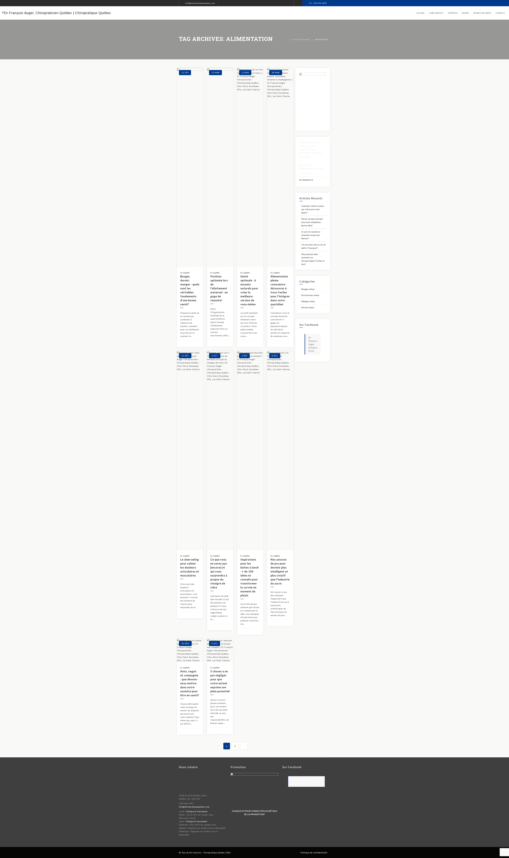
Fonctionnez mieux (310, 295)
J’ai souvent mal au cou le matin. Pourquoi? (313, 246)
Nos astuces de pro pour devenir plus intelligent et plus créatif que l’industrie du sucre (280, 571)
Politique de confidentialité (313, 852)
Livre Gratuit (436, 13)
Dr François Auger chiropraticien (312, 344)
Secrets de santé (482, 13)
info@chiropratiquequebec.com (200, 3)
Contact (500, 13)
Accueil (421, 13)
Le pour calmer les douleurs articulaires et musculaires (189, 567)
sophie (186, 272)
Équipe (465, 13)
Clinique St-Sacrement (197, 811)
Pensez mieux (308, 307)
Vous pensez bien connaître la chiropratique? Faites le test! (313, 259)
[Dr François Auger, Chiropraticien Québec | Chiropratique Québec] (56, 13)
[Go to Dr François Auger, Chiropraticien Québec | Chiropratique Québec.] (286, 39)
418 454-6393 (320, 3)
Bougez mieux (308, 289)
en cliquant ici (306, 180)
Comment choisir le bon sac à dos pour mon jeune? (312, 209)
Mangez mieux (308, 301)
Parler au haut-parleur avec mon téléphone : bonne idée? (312, 222)
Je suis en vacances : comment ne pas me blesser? (311, 235)
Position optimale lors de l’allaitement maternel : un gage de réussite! (219, 288)
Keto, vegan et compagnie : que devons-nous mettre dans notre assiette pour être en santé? (189, 683)
